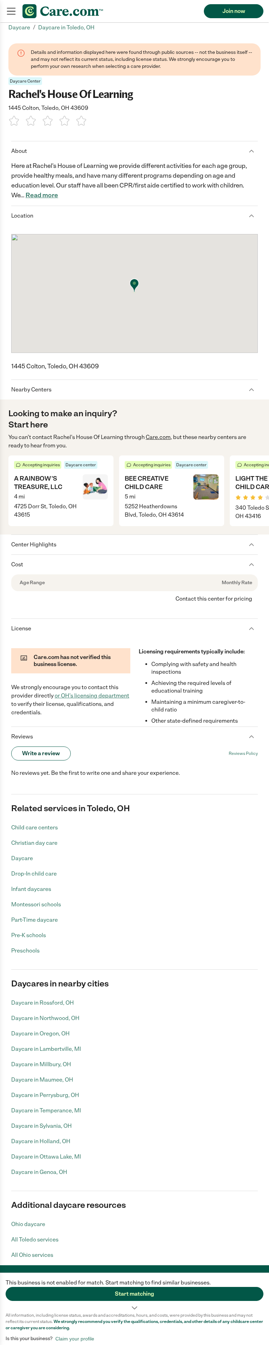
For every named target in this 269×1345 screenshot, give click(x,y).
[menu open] (11, 11)
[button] (134, 1292)
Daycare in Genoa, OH (39, 1172)
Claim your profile (74, 1339)
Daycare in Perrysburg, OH (45, 1095)
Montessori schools (36, 904)
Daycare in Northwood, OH (45, 1018)
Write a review (41, 753)
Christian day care (34, 843)
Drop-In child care (34, 873)
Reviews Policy (243, 753)
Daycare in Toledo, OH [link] (66, 27)
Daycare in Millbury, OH (41, 1064)
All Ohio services (32, 1255)
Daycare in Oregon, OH (40, 1033)
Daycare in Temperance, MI (46, 1110)
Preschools (25, 950)
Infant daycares (31, 889)
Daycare (22, 858)
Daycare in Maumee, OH (42, 1079)
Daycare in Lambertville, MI (46, 1049)
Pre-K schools (28, 935)
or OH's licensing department (92, 695)
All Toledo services (34, 1239)
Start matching (134, 1293)
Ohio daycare (28, 1224)
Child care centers (34, 827)
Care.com (158, 437)
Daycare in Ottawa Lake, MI (46, 1156)
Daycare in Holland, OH (40, 1141)
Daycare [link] (19, 27)
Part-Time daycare (34, 919)
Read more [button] (42, 195)
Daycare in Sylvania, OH (41, 1126)
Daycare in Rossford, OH (42, 1002)
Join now (233, 11)
